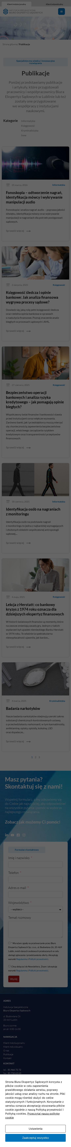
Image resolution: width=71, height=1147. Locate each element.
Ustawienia (35, 1128)
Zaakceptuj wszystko (35, 1137)
